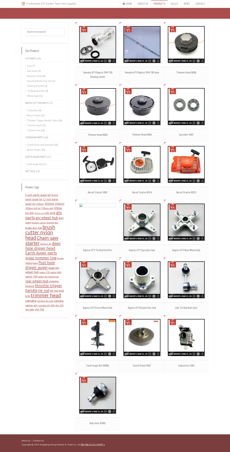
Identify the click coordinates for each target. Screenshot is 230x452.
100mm (40, 204)
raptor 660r (55, 272)
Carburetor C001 (186, 365)
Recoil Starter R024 (142, 192)
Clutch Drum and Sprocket (40, 144)
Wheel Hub (32, 96)
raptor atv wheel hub (48, 276)
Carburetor (32, 110)
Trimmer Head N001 (142, 134)
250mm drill (47, 208)
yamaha (30, 300)
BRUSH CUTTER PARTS (36, 103)
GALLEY (174, 3)
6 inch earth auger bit (38, 195)
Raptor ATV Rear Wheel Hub (186, 250)
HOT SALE (30, 171)
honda (60, 258)
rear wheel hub (37, 281)
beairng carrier (39, 222)
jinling (28, 263)
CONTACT (200, 3)
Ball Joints (32, 71)
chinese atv (45, 244)
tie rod (43, 290)
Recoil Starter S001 (97, 192)
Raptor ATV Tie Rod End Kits (97, 250)
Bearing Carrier (34, 76)
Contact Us (38, 440)
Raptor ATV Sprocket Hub (142, 250)
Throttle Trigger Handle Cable (42, 120)
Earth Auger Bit (34, 164)
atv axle (50, 213)
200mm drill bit (33, 208)
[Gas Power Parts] (23, 3)
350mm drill (39, 213)
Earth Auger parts (41, 252)
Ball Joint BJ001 (98, 423)
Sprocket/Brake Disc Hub (39, 81)
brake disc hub (33, 228)
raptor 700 (31, 276)
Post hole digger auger (40, 265)
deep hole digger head (43, 246)
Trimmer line (33, 130)
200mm (59, 204)
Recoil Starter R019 (186, 192)
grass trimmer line (41, 257)
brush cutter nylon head (40, 232)
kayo (35, 263)
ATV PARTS (30, 58)
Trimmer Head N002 (98, 134)
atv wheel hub (46, 217)
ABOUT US (143, 3)
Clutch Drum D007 (142, 365)
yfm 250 (59, 305)
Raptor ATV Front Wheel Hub (97, 307)
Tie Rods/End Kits (36, 91)
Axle (29, 66)
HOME (129, 3)
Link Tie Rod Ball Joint (186, 307)
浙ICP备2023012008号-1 (93, 444)
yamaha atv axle (45, 301)
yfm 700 (39, 309)
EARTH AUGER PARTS (36, 156)
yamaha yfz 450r (46, 305)
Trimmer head (34, 125)
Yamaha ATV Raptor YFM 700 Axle (142, 72)
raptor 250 (44, 272)
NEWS (187, 3)
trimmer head (46, 295)
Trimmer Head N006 (186, 72)
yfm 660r (29, 309)
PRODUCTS (159, 3)
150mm (49, 204)
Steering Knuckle (35, 85)
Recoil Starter (33, 115)
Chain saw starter (41, 240)
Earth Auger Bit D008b (97, 365)
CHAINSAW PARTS (34, 137)
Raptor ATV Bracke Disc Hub (142, 307)
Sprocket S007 (186, 134)
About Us (26, 440)
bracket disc (52, 222)
